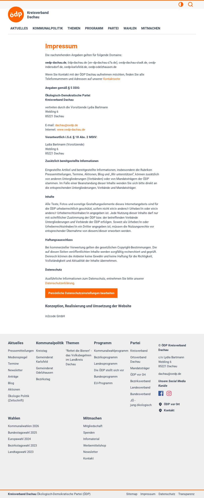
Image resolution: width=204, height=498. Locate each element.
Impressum (147, 494)
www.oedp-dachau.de (71, 129)
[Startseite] (16, 14)
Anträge (13, 376)
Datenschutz (167, 494)
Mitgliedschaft (92, 426)
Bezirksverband (140, 381)
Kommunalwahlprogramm (111, 351)
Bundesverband (140, 394)
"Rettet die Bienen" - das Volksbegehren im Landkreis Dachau (79, 357)
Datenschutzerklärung (59, 283)
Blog (11, 383)
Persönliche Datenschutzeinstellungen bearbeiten (81, 293)
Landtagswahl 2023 (20, 452)
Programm (94, 28)
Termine (13, 363)
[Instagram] (169, 393)
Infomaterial (91, 439)
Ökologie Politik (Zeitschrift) (18, 398)
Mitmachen (150, 28)
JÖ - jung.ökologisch (141, 403)
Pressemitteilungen (21, 351)
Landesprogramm (105, 363)
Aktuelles (19, 28)
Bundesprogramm (106, 376)
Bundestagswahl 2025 (22, 432)
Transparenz (186, 494)
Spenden (89, 432)
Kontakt (88, 458)
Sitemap (131, 494)
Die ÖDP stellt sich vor (109, 370)
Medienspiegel (17, 357)
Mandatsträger (140, 368)
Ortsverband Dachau (138, 360)
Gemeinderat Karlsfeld (44, 360)
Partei (113, 28)
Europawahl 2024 (19, 439)
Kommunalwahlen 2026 (23, 426)
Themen (74, 28)
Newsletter (15, 370)
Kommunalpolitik (48, 28)
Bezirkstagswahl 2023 (22, 445)
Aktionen (14, 389)
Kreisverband (138, 351)
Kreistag (41, 351)
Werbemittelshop (94, 445)
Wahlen (130, 28)
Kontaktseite (111, 79)
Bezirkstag (43, 379)
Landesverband (140, 387)
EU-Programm (103, 383)
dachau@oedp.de (66, 125)
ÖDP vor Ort (138, 374)
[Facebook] (160, 393)
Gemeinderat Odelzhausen (44, 370)
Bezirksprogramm (106, 357)
